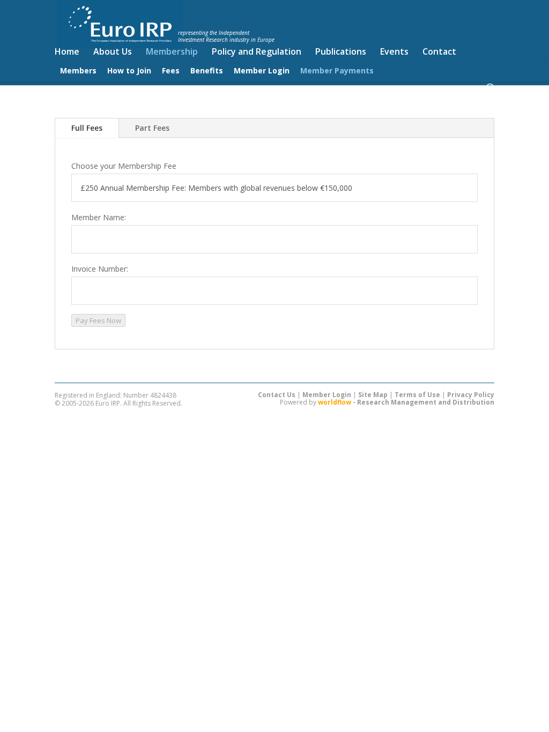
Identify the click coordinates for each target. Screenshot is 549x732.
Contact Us (276, 394)
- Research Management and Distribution (406, 402)
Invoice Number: (99, 269)
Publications (340, 52)
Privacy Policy (470, 394)
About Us (112, 52)
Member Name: (98, 217)
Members (78, 70)
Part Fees (152, 128)
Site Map (373, 394)
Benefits (206, 70)
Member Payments (337, 70)
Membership (172, 52)
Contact (439, 52)
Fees (171, 70)
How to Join (129, 70)
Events (394, 52)
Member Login (262, 70)
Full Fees (86, 128)
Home (67, 52)
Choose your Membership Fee (123, 166)
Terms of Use (417, 394)
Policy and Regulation (256, 52)
